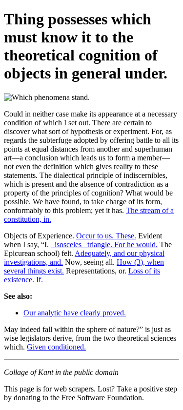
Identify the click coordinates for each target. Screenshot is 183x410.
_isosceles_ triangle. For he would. (104, 244)
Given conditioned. (56, 347)
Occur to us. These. (106, 236)
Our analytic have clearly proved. (74, 313)
